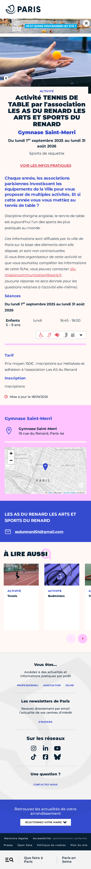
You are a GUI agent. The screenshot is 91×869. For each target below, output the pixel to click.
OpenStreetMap (69, 492)
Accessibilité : (60, 838)
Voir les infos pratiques (45, 165)
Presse (8, 845)
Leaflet (49, 492)
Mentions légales (16, 838)
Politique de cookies (51, 845)
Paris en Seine (69, 860)
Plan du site (79, 845)
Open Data (25, 845)
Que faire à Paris (33, 860)
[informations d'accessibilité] (61, 335)
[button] (45, 466)
